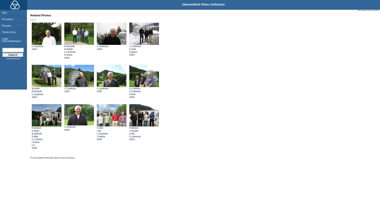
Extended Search (13, 59)
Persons (6, 26)
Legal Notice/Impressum (11, 39)
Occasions (7, 19)
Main (4, 12)
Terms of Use (9, 32)
